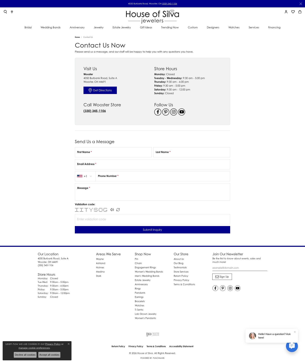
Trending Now (170, 27)
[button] (5, 12)
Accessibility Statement (181, 346)
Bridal (28, 27)
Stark (98, 275)
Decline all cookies (25, 354)
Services (254, 27)
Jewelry (98, 27)
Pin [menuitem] (136, 259)
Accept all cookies (49, 354)
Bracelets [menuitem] (140, 301)
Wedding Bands (51, 27)
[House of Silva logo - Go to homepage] (152, 15)
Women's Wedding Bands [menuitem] (149, 271)
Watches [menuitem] (139, 305)
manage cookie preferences (34, 347)
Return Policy (181, 275)
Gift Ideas (146, 27)
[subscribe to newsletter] (222, 277)
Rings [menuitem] (138, 288)
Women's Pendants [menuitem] (145, 318)
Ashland (100, 263)
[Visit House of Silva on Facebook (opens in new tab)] (157, 111)
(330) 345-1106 (169, 3)
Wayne (100, 259)
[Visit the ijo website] (152, 334)
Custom (193, 27)
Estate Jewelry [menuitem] (142, 280)
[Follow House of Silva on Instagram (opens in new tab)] (173, 111)
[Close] (300, 4)
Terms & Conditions (184, 284)
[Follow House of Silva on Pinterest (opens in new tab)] (165, 111)
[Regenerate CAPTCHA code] (118, 210)
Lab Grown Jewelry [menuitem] (145, 313)
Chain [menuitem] (138, 263)
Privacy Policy (181, 280)
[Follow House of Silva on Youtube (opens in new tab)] (181, 111)
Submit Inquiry (152, 229)
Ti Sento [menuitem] (139, 309)
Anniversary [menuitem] (141, 284)
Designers (213, 27)
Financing (274, 27)
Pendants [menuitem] (140, 292)
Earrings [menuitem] (139, 297)
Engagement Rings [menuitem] (145, 267)
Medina (100, 271)
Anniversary (77, 27)
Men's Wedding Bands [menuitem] (147, 275)
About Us (179, 259)
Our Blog (178, 263)
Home (77, 37)
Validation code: (85, 204)
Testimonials (180, 267)
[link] (12, 12)
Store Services (181, 271)
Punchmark (159, 358)
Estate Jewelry (122, 27)
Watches (234, 27)
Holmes (100, 267)
